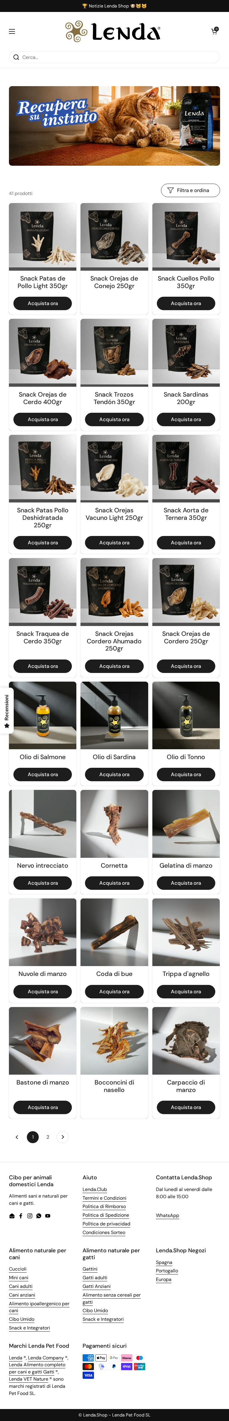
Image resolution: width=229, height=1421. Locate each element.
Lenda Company (46, 1358)
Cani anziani (22, 1295)
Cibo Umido (21, 1319)
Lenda (15, 1358)
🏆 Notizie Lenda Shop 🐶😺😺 (114, 6)
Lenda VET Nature (28, 1379)
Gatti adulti (95, 1277)
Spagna (164, 1262)
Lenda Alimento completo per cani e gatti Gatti (37, 1368)
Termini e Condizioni (104, 1198)
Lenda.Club (95, 1189)
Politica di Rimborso (104, 1206)
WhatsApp (167, 1215)
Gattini (90, 1269)
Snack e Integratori (29, 1328)
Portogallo (167, 1271)
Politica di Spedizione (106, 1215)
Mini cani (18, 1277)
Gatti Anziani (97, 1286)
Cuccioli (18, 1269)
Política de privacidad (106, 1224)
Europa (163, 1279)
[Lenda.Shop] (113, 31)
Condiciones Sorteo (104, 1232)
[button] (214, 31)
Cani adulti (21, 1286)
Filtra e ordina (193, 190)
